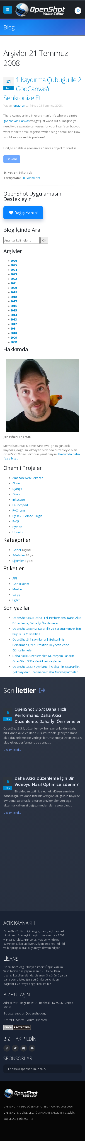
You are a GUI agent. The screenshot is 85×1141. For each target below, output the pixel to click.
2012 (13, 324)
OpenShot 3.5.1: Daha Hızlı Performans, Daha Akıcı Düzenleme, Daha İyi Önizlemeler (48, 715)
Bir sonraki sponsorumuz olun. (26, 1069)
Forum (30, 1020)
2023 (13, 274)
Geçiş (16, 595)
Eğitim (16, 600)
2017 (13, 301)
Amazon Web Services (27, 478)
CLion (16, 483)
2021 (13, 283)
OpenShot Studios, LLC (18, 1112)
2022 (13, 279)
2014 (13, 315)
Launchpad (20, 505)
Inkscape (18, 500)
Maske (17, 589)
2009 (13, 337)
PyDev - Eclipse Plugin (27, 516)
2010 (13, 333)
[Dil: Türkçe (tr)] (78, 10)
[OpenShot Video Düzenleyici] (20, 1093)
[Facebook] (6, 1048)
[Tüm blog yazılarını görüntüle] (42, 690)
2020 (13, 288)
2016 (13, 306)
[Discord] (23, 1048)
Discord (41, 1020)
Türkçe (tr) (26, 1118)
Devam (11, 159)
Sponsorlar (17, 1058)
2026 (13, 260)
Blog (9, 27)
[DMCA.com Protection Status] (17, 1027)
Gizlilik (70, 1112)
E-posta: (18, 1020)
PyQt (15, 521)
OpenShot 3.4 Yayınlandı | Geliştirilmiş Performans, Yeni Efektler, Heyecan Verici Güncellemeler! (40, 644)
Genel (16, 550)
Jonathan (19, 105)
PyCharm (18, 510)
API (14, 578)
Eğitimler (18, 561)
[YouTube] (32, 1048)
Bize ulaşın (16, 994)
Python (17, 527)
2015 (13, 310)
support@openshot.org (30, 1013)
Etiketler (13, 568)
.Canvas (16, 121)
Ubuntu (17, 532)
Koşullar (9, 1118)
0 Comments (31, 178)
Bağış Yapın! (25, 212)
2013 (13, 319)
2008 (13, 342)
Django (17, 489)
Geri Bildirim (20, 584)
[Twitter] (15, 1048)
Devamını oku (12, 749)
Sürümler (18, 555)
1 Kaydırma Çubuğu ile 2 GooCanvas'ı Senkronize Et (42, 88)
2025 (13, 265)
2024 (13, 270)
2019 (13, 292)
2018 (13, 297)
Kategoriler (17, 539)
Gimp (16, 494)
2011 (13, 328)
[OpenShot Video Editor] (39, 9)
